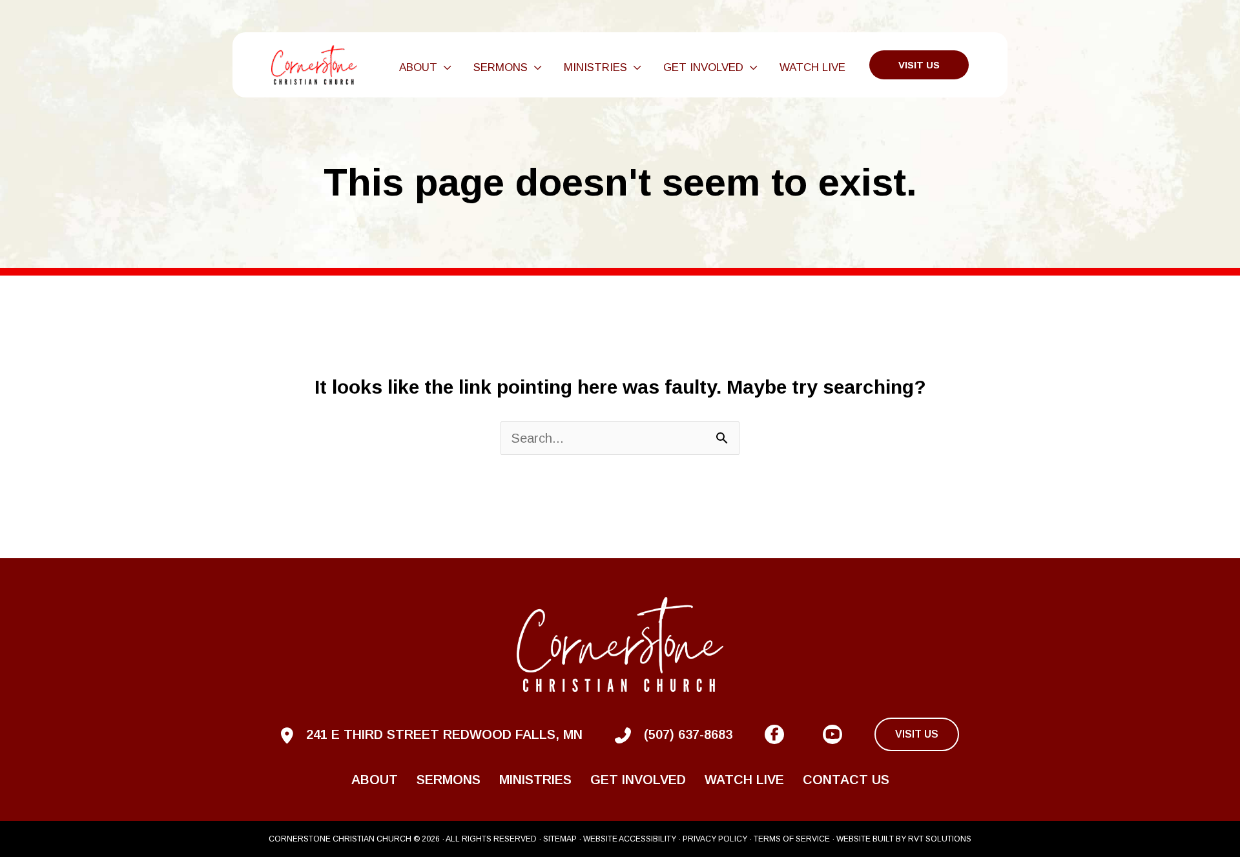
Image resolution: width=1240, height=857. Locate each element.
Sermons (448, 779)
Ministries (535, 779)
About (374, 779)
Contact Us (846, 779)
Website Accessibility (629, 838)
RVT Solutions (939, 838)
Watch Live (744, 779)
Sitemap (560, 838)
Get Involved (638, 779)
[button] (444, 68)
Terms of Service (792, 838)
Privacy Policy (715, 838)
